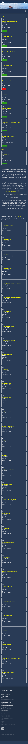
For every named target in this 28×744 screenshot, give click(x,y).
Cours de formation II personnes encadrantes (11, 297)
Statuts (3, 721)
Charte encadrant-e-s (7, 723)
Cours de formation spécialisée (8, 340)
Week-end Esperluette (6, 108)
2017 (17, 218)
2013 (6, 220)
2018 (13, 218)
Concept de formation (7, 718)
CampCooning (5, 254)
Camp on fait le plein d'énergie (8, 51)
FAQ (2, 720)
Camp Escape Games (6, 311)
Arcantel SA (11, 734)
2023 (19, 216)
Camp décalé (5, 369)
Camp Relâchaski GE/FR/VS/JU (9, 268)
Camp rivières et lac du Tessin (8, 542)
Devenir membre (5, 715)
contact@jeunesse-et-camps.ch (7, 699)
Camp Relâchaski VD (6, 239)
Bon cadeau (4, 713)
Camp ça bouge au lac (7, 354)
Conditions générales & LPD (8, 724)
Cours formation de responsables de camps (11, 658)
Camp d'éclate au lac (6, 397)
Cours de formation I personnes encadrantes (11, 283)
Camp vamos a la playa (7, 411)
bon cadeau (16, 194)
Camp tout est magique (7, 80)
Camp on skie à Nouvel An (7, 136)
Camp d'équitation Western (7, 469)
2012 (9, 220)
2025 (12, 216)
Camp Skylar (5, 440)
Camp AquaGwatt (6, 513)
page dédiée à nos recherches (14, 191)
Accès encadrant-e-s (6, 716)
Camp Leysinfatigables (7, 65)
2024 (15, 216)
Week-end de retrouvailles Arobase (9, 21)
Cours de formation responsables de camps (11, 122)
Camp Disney (5, 455)
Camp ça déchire (5, 557)
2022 (22, 216)
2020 (6, 218)
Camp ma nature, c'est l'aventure (9, 499)
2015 (24, 218)
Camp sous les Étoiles (6, 383)
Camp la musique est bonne (8, 426)
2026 (8, 216)
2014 (2, 220)
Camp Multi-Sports (6, 528)
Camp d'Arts (4, 94)
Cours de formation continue (8, 326)
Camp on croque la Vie (7, 36)
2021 (2, 218)
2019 (9, 218)
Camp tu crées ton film (7, 484)
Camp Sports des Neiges (7, 225)
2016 (20, 218)
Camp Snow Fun (5, 154)
